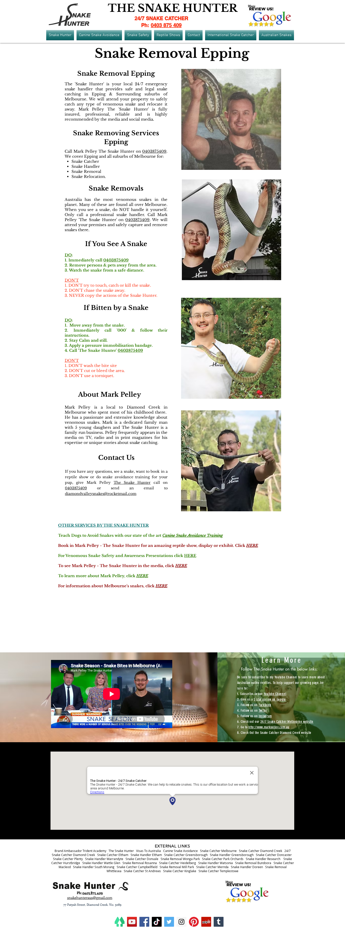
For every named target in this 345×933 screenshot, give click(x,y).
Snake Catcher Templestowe (218, 871)
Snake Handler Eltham (146, 855)
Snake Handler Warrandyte (104, 859)
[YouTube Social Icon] (132, 922)
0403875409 (154, 151)
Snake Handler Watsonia (215, 863)
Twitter (263, 710)
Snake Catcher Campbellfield (137, 867)
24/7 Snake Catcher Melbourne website (286, 721)
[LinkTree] (120, 922)
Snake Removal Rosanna (139, 863)
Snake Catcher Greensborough (186, 855)
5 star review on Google (270, 699)
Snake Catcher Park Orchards (222, 859)
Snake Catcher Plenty (68, 859)
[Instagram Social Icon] (181, 922)
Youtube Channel (275, 694)
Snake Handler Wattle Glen (101, 863)
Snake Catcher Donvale (142, 859)
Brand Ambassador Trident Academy (80, 851)
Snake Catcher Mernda (212, 867)
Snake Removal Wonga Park (180, 859)
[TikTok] (157, 922)
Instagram (265, 716)
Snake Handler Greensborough (232, 855)
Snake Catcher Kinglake (179, 871)
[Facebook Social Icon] (144, 922)
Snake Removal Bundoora (253, 863)
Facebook (265, 705)
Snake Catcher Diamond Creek (260, 851)
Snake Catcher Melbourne (218, 851)
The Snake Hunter (132, 482)
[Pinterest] (194, 922)
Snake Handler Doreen (247, 867)
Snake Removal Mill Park (177, 867)
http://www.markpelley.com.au (269, 727)
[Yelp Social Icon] (206, 922)
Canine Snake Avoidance (180, 851)
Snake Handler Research (263, 859)
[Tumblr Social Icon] (219, 922)
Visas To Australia (148, 851)
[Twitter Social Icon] (169, 922)
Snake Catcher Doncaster (274, 855)
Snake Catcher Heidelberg (177, 863)
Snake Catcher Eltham (112, 855)
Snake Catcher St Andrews (142, 871)
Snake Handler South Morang (93, 867)
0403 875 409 (166, 25)
